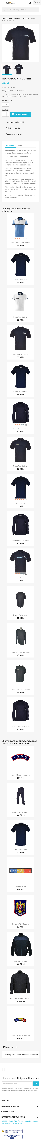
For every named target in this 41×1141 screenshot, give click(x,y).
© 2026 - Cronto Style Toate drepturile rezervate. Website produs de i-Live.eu (20, 1122)
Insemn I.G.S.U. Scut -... (20, 924)
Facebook (3, 1069)
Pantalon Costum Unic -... (20, 812)
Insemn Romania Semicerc (20, 1036)
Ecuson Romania (20, 887)
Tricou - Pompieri (21, 280)
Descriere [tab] (10, 145)
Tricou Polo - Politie (20, 578)
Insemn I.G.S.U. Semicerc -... (20, 775)
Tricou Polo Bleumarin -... (20, 354)
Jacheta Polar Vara (20, 961)
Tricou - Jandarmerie (20, 392)
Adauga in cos (20, 114)
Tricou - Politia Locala (20, 615)
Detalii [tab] (19, 145)
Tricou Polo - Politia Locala (20, 690)
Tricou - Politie (20, 503)
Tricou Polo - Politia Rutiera (20, 243)
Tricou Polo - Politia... (20, 317)
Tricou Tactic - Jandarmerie (20, 727)
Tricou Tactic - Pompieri (20, 541)
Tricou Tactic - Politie (20, 429)
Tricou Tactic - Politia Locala (20, 652)
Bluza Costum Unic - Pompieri (20, 999)
